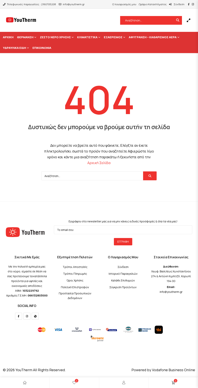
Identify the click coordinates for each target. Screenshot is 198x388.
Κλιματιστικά (87, 37)
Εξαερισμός (113, 37)
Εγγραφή (123, 241)
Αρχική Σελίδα (98, 162)
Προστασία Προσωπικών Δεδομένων (75, 295)
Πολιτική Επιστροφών (75, 287)
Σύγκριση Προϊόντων (123, 287)
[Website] (35, 316)
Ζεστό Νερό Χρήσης (55, 37)
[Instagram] (26, 316)
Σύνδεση (178, 4)
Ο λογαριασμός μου (124, 4)
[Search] (150, 175)
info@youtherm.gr (74, 4)
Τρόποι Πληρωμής (75, 273)
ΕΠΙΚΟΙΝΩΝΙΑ (41, 48)
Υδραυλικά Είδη (14, 48)
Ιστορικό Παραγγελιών (123, 273)
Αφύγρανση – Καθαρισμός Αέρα (153, 37)
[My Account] (123, 382)
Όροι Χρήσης (75, 280)
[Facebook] (18, 316)
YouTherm (23, 370)
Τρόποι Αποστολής (75, 267)
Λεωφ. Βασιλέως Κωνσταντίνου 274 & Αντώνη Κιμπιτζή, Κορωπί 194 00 (171, 276)
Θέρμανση (25, 37)
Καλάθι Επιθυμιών (123, 280)
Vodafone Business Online (173, 370)
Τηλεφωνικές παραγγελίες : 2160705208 (31, 4)
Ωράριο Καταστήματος (153, 4)
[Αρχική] (24, 382)
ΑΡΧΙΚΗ (8, 37)
